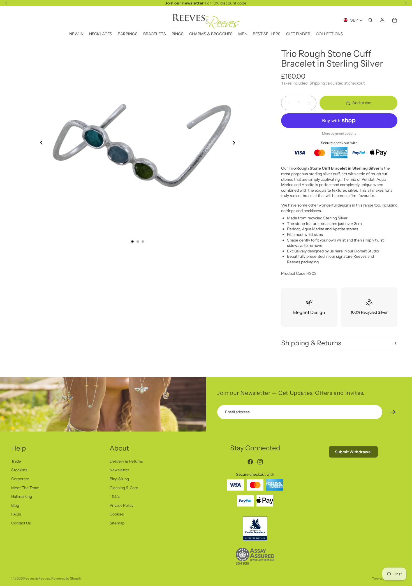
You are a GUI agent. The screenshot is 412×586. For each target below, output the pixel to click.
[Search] (370, 20)
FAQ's (16, 514)
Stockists (19, 469)
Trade (16, 460)
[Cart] (394, 20)
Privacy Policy (121, 505)
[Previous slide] (40, 143)
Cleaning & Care (124, 487)
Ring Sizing (119, 478)
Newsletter (119, 469)
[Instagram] (260, 461)
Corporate (20, 478)
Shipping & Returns (311, 343)
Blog (15, 505)
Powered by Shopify (66, 578)
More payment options (339, 133)
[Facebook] (250, 461)
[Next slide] (236, 143)
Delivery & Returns (126, 460)
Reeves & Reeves (36, 578)
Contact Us (21, 523)
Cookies (117, 514)
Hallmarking (21, 496)
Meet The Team (25, 487)
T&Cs (115, 496)
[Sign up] (393, 412)
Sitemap (117, 523)
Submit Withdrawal (353, 451)
